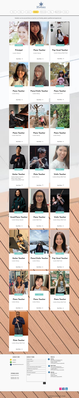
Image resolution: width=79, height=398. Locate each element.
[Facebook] (63, 389)
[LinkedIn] (66, 389)
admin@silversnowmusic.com (18, 364)
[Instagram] (60, 389)
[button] (19, 45)
